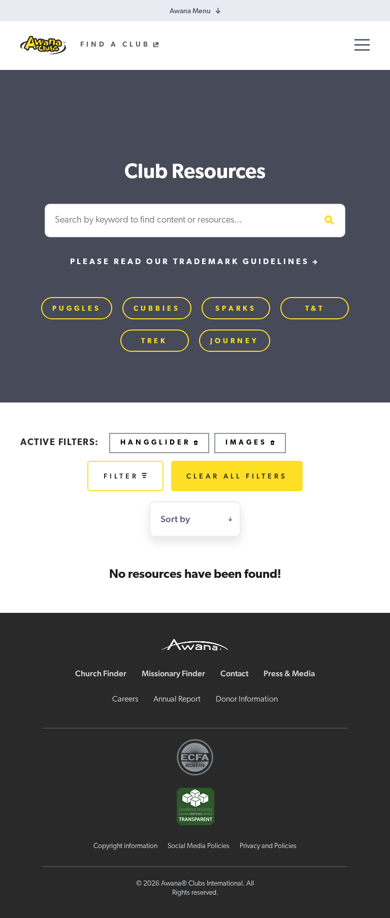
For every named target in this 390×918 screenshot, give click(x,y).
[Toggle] (362, 45)
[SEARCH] (327, 220)
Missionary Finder (173, 673)
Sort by (175, 518)
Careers (125, 699)
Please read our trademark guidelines (189, 262)
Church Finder (100, 673)
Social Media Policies (199, 846)
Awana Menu (190, 11)
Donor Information (247, 699)
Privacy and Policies (268, 846)
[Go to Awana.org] (195, 643)
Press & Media (289, 673)
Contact (234, 673)
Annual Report (177, 699)
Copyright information (125, 846)
